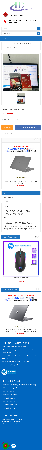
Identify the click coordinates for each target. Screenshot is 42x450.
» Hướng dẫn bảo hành (8, 408)
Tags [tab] (6, 201)
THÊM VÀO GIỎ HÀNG (28, 127)
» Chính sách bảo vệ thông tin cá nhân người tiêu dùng (18, 385)
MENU (6, 38)
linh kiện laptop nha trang (15, 134)
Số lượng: (5, 120)
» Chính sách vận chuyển (9, 395)
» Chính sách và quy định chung (11, 388)
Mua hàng (7, 127)
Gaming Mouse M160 (21, 277)
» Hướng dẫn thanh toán (9, 405)
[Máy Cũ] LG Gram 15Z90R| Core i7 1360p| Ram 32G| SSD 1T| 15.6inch (21, 182)
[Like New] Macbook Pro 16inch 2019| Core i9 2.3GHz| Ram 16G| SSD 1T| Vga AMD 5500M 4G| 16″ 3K (21, 330)
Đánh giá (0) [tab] (8, 197)
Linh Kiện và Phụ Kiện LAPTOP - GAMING (18, 44)
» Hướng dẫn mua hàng (8, 398)
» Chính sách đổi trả (7, 391)
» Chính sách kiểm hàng (8, 401)
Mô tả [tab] (6, 193)
